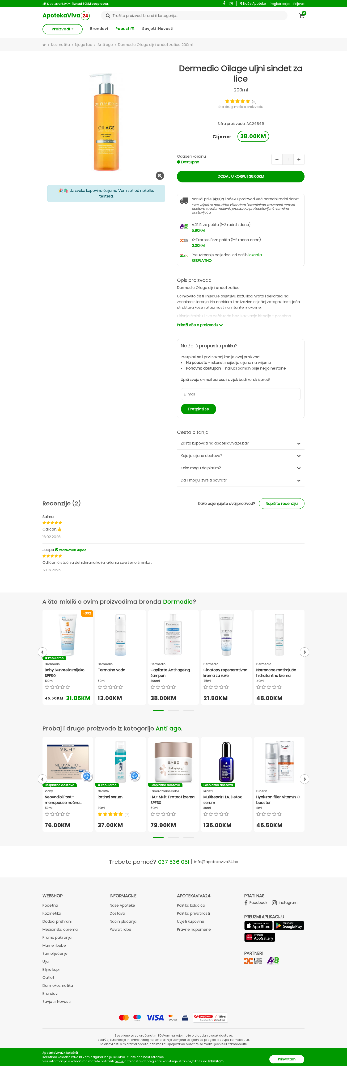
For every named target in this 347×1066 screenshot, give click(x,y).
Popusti (123, 28)
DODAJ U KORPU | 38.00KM (241, 176)
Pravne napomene (194, 929)
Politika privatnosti (193, 913)
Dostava (117, 913)
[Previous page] (42, 652)
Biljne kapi (50, 969)
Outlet (48, 977)
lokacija (255, 255)
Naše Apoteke (254, 3)
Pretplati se (198, 409)
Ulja (45, 961)
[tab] (158, 710)
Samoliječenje (55, 953)
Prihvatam (287, 1059)
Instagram (287, 902)
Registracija (280, 3)
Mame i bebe (54, 945)
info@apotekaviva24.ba (216, 861)
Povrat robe (120, 929)
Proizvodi (61, 29)
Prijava (299, 3)
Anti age (168, 728)
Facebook (258, 902)
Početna (50, 905)
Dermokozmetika (57, 985)
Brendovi (99, 28)
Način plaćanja (123, 921)
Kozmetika (51, 913)
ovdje (119, 1061)
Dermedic (178, 601)
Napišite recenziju (282, 503)
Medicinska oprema (60, 929)
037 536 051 (173, 862)
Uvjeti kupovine (190, 921)
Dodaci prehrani (57, 921)
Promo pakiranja (57, 937)
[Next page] (304, 652)
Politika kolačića (191, 905)
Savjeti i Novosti (157, 28)
